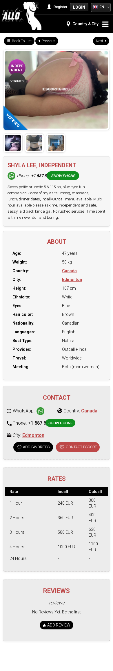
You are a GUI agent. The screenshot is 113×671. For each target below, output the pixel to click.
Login (79, 7)
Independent (17, 68)
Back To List (21, 41)
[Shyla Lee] (13, 143)
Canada (69, 270)
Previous (48, 41)
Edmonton (72, 279)
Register (60, 7)
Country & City (85, 24)
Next (100, 41)
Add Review (58, 625)
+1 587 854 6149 (46, 175)
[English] (95, 6)
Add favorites (36, 447)
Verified (17, 81)
